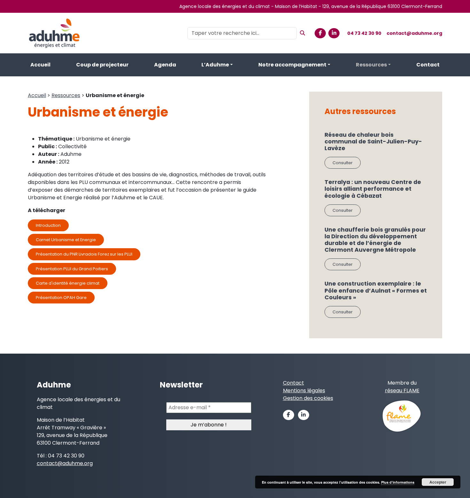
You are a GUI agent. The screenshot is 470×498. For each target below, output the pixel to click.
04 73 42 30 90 (364, 33)
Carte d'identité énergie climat (67, 283)
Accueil (40, 64)
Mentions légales (304, 390)
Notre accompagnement (292, 64)
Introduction (48, 225)
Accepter (437, 482)
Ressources (371, 64)
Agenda (165, 64)
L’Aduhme (215, 64)
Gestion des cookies (308, 398)
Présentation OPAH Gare (61, 297)
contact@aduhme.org (414, 33)
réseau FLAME (402, 390)
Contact (428, 64)
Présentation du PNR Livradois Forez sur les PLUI (84, 254)
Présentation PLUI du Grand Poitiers (72, 269)
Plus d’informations (397, 482)
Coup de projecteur (102, 64)
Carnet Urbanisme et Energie (66, 239)
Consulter (343, 162)
